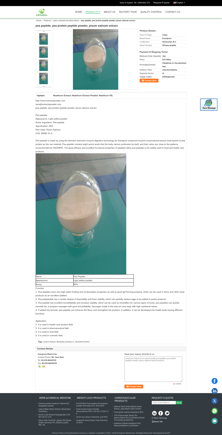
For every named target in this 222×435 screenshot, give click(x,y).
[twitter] (214, 400)
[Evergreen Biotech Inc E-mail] (43, 366)
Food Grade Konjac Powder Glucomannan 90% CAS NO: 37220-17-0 (92, 411)
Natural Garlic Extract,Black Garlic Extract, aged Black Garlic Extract (128, 407)
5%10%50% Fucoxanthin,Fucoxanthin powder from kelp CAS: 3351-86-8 (92, 404)
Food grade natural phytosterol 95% (128, 412)
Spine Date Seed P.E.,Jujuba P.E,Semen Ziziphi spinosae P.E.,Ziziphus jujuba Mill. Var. (55, 422)
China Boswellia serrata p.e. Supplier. (80, 433)
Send (179, 403)
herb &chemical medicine (55, 398)
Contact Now (150, 80)
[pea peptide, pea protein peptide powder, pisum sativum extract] (95, 59)
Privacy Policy (58, 433)
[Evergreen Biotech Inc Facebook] (161, 413)
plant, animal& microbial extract (66, 21)
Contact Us (173, 12)
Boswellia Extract (83, 342)
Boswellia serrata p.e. (65, 342)
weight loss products (91, 398)
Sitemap (163, 418)
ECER (167, 433)
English (179, 2)
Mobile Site (158, 422)
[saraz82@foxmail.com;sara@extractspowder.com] (214, 420)
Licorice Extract (49, 342)
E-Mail (155, 418)
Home (78, 12)
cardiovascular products (125, 399)
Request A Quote (161, 2)
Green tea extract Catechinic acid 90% (92, 417)
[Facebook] (214, 381)
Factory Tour (128, 12)
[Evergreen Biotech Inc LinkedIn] (154, 413)
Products (92, 12)
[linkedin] (214, 390)
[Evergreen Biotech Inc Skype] (39, 366)
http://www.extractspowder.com (50, 100)
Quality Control (151, 12)
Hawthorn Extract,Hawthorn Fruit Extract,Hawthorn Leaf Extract (127, 424)
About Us (109, 12)
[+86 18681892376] (214, 410)
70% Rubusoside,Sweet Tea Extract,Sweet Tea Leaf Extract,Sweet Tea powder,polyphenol (129, 417)
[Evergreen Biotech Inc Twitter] (167, 413)
